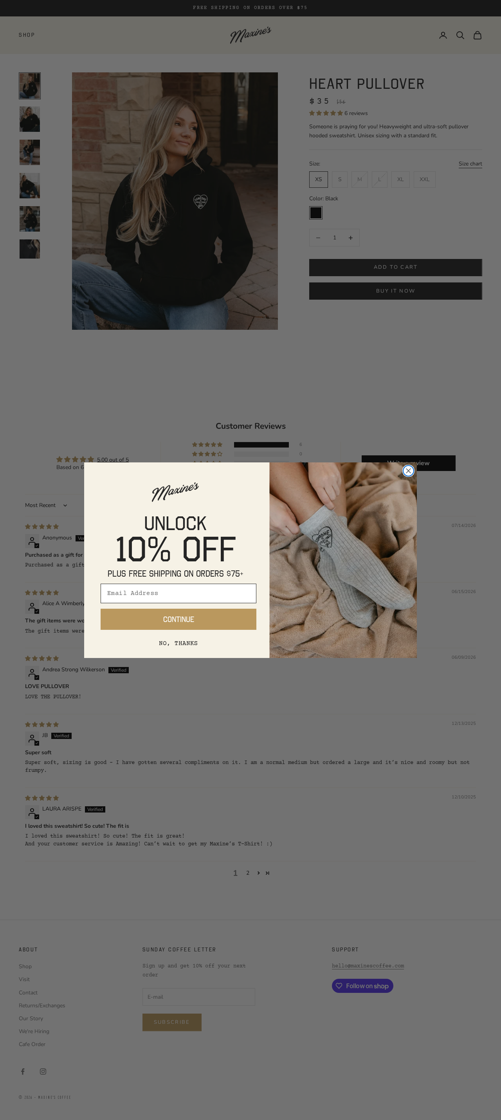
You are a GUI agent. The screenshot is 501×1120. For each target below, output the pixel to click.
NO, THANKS (178, 643)
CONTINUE (178, 619)
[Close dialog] (408, 471)
